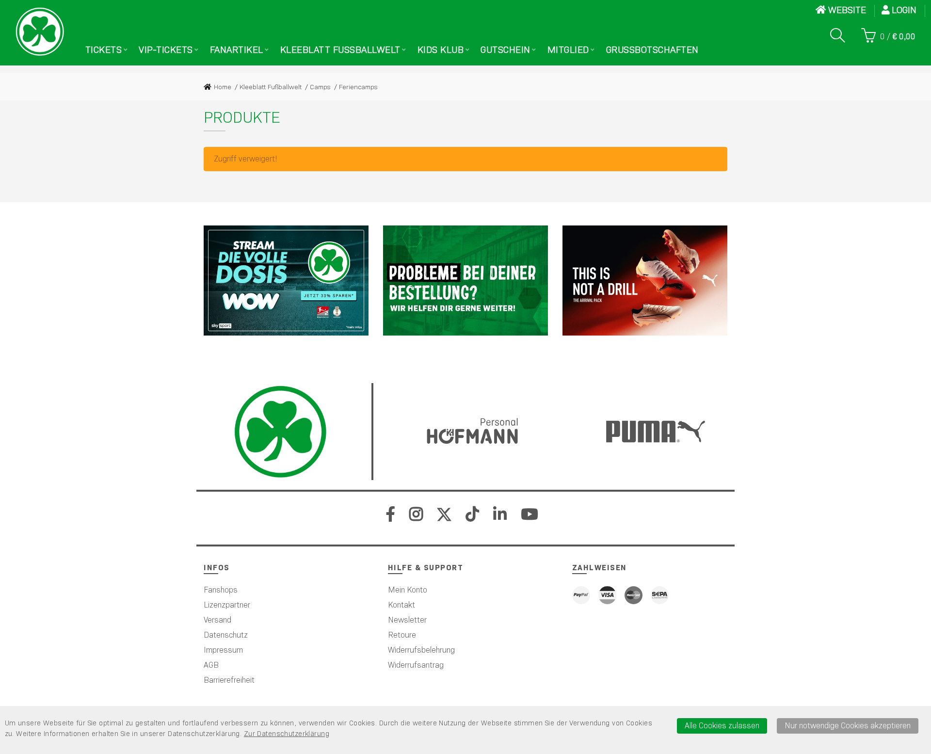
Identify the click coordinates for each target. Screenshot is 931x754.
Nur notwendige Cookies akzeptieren (848, 725)
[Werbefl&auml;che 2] (465, 280)
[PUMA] (644, 280)
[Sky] (286, 280)
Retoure (402, 635)
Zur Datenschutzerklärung (286, 733)
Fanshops (221, 589)
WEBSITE (847, 10)
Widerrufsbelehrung (421, 650)
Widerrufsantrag (416, 665)
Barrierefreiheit (229, 680)
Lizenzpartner (227, 605)
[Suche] (837, 35)
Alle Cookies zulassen (722, 725)
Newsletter (407, 620)
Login (905, 10)
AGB (211, 665)
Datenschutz (226, 635)
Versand (217, 620)
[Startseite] (40, 31)
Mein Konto (407, 589)
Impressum (223, 650)
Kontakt (401, 605)
